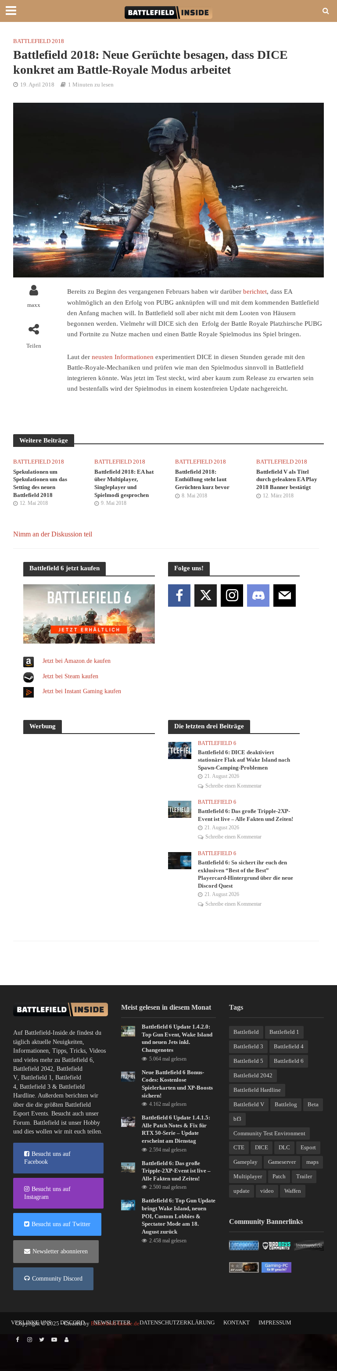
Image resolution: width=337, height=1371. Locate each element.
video (267, 1190)
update (241, 1190)
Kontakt (236, 1322)
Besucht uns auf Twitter (61, 1224)
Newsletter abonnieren (60, 1251)
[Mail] (284, 595)
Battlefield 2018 (38, 41)
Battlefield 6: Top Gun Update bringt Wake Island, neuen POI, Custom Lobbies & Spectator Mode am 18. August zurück (178, 1216)
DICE (261, 1147)
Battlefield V (248, 1104)
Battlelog (286, 1104)
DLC (284, 1147)
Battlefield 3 (35, 1086)
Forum (21, 1122)
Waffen (292, 1190)
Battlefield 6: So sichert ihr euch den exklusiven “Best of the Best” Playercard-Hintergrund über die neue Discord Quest (245, 874)
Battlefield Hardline (257, 1090)
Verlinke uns (31, 1322)
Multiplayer (247, 1176)
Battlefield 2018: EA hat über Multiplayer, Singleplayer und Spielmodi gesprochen (124, 483)
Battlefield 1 (36, 1077)
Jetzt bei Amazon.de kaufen (77, 661)
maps (312, 1162)
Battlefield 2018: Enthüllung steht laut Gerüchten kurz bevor (202, 479)
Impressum (274, 1322)
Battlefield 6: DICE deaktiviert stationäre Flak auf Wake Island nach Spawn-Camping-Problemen (244, 760)
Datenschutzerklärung (177, 1322)
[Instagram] (232, 595)
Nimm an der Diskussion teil (52, 534)
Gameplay (245, 1162)
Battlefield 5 (248, 1061)
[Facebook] (179, 595)
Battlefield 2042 (33, 1068)
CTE (238, 1147)
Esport (308, 1147)
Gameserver (282, 1162)
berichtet (255, 291)
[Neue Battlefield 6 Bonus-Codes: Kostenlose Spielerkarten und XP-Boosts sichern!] (128, 1075)
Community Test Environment (269, 1133)
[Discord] (258, 595)
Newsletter (112, 1322)
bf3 (237, 1119)
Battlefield (246, 1032)
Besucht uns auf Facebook (47, 1158)
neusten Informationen (123, 356)
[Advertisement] (89, 797)
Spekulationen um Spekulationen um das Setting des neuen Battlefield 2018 (40, 483)
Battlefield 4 (289, 1046)
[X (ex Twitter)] (205, 595)
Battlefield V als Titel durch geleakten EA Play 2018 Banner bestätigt (286, 479)
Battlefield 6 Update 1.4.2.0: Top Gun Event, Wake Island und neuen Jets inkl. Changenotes (177, 1038)
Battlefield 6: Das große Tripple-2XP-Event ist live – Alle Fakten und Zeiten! (245, 815)
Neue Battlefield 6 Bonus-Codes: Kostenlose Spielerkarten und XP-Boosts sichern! (177, 1084)
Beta (313, 1104)
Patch (279, 1176)
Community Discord (57, 1278)
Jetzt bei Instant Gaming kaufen (82, 691)
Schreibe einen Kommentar (233, 786)
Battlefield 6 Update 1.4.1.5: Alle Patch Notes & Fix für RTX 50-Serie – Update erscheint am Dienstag (176, 1129)
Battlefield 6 (217, 743)
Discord (72, 1322)
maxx (33, 305)
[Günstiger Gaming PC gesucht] (276, 1266)
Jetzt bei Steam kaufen (70, 676)
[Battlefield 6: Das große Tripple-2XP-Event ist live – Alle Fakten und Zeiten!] (179, 809)
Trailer (304, 1176)
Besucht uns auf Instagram (47, 1193)
